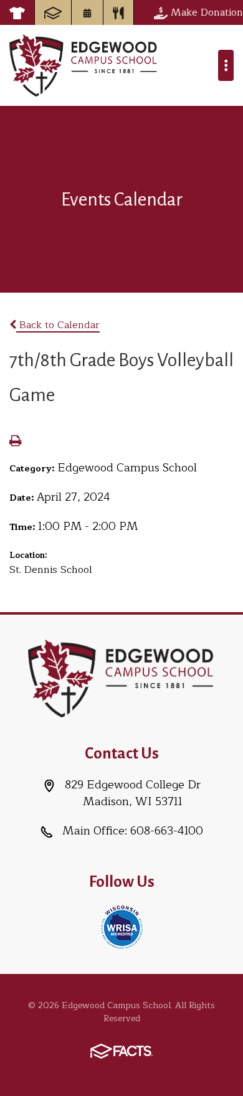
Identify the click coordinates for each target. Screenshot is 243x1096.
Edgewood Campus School (83, 65)
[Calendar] (87, 12)
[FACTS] (53, 12)
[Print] (15, 442)
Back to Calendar (58, 325)
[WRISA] (122, 926)
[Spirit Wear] (17, 12)
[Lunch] (118, 12)
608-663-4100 (166, 830)
